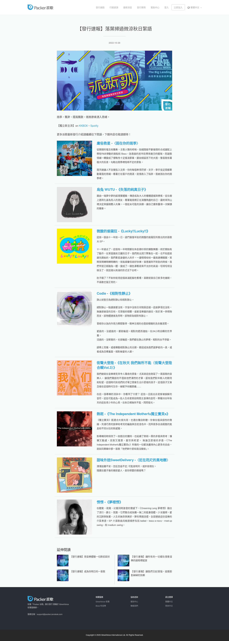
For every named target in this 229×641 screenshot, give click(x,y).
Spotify (94, 125)
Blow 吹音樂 (101, 605)
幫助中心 (155, 7)
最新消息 (127, 7)
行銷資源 (114, 7)
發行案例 (141, 7)
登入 (166, 7)
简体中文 (169, 605)
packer (50, 7)
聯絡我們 (134, 605)
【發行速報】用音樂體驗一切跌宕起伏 (90, 556)
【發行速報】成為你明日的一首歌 (87, 571)
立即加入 (178, 7)
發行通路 (100, 7)
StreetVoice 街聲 (103, 601)
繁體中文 (195, 7)
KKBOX (83, 125)
